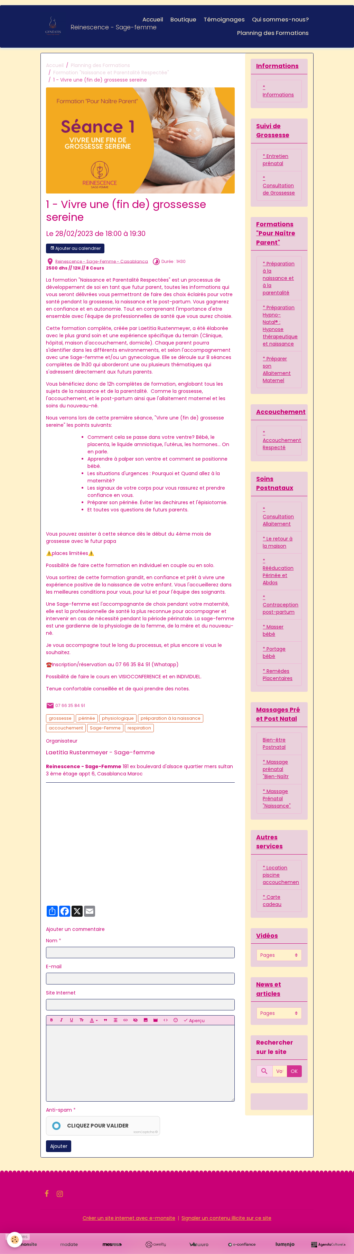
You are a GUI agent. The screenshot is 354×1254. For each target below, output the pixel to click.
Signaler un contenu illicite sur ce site (226, 1218)
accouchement (66, 728)
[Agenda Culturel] (328, 1244)
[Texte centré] (115, 1020)
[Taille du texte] (81, 1020)
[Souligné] (71, 1020)
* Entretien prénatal (275, 160)
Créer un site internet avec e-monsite (129, 1218)
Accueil (152, 19)
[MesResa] (112, 1244)
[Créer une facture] (198, 1244)
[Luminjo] (285, 1244)
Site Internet (61, 992)
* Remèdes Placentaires (277, 675)
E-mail (54, 966)
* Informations (278, 91)
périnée (86, 718)
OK (294, 1071)
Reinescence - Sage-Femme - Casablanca (101, 261)
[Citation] (105, 1020)
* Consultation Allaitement (278, 516)
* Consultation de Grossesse (279, 185)
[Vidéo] (155, 1020)
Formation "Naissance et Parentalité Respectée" (111, 72)
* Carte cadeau (272, 901)
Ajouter (58, 1146)
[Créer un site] (26, 1244)
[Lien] (125, 1020)
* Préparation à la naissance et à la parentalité (279, 278)
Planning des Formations (273, 33)
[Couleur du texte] (93, 1020)
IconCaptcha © (145, 1132)
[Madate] (69, 1244)
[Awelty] (155, 1244)
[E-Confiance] (242, 1244)
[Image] (145, 1020)
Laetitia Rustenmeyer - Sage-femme (100, 752)
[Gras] (51, 1020)
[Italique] (61, 1020)
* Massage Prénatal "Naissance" (277, 798)
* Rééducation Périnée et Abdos (278, 571)
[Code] (165, 1020)
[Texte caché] (135, 1020)
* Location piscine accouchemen (281, 875)
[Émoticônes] (175, 1020)
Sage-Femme (105, 728)
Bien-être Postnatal (274, 743)
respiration (139, 728)
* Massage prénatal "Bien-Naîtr (276, 769)
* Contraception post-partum (280, 604)
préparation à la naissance (171, 718)
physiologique (118, 718)
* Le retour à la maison (277, 542)
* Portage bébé (274, 652)
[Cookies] (14, 1239)
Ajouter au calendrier (77, 248)
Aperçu (196, 1021)
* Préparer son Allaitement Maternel (277, 369)
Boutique (183, 19)
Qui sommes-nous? (280, 19)
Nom (51, 940)
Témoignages (224, 19)
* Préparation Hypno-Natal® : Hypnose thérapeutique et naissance (280, 325)
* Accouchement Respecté (282, 440)
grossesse (60, 718)
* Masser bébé (273, 630)
